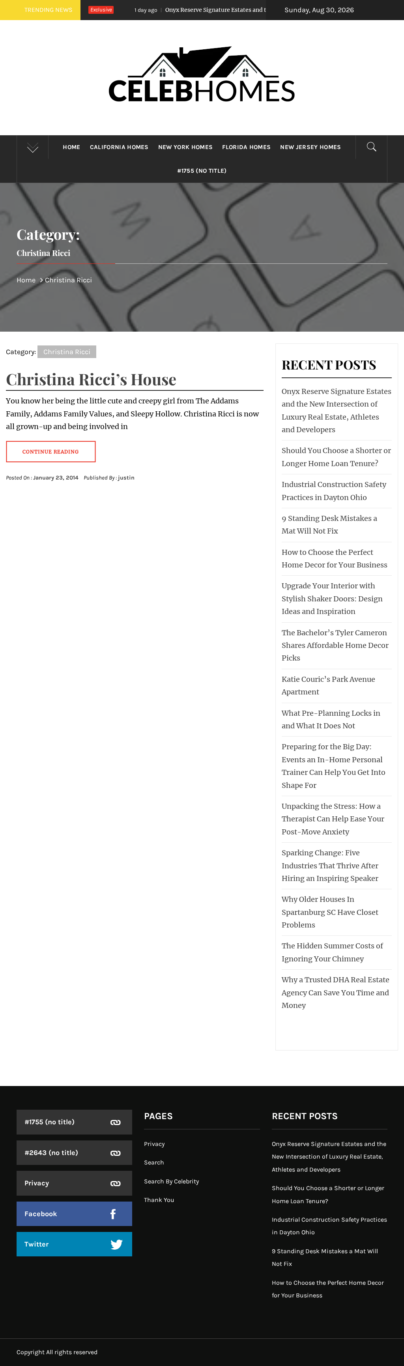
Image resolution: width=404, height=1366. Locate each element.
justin (126, 477)
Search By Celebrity (171, 1181)
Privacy (36, 1183)
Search (154, 1162)
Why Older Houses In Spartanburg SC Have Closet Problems (330, 912)
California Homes (119, 147)
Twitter (36, 1244)
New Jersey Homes (310, 147)
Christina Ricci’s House (91, 378)
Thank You (159, 1200)
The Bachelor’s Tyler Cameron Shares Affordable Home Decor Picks (335, 645)
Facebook (40, 1213)
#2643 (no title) (51, 1152)
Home (71, 147)
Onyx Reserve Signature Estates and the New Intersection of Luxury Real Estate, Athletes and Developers (329, 1156)
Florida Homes (246, 147)
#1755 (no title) (201, 170)
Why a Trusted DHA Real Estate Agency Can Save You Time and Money (335, 992)
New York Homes (185, 147)
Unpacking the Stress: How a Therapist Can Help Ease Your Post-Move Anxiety (333, 819)
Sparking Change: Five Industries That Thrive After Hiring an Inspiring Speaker (330, 865)
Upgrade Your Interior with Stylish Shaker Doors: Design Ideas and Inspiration (332, 598)
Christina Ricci (66, 351)
